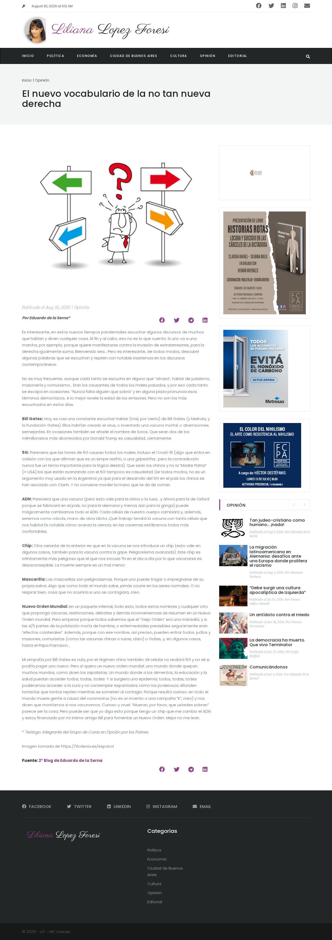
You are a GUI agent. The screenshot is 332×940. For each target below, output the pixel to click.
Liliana (110, 30)
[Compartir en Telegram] (191, 320)
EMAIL (205, 807)
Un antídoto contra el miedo (279, 615)
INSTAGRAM (165, 807)
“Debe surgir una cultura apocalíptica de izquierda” (278, 590)
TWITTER (83, 807)
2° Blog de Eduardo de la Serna (70, 760)
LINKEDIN (122, 807)
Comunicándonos (269, 667)
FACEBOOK (40, 807)
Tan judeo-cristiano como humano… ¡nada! (277, 522)
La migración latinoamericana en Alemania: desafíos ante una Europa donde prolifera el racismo (278, 556)
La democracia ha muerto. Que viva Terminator (277, 642)
